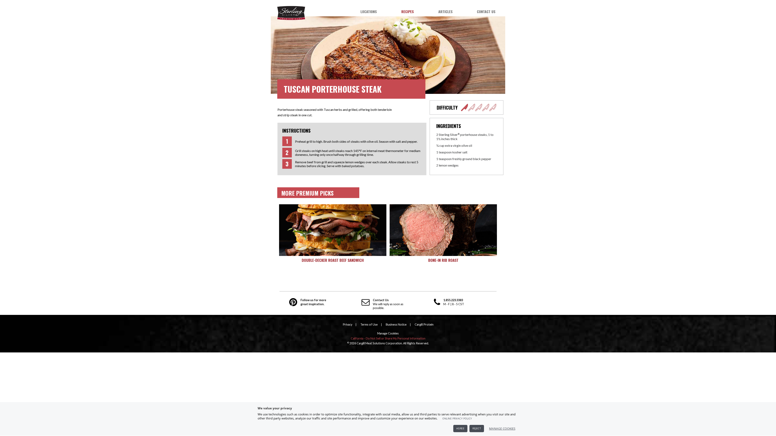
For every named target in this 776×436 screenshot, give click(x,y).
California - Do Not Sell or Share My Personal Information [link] (388, 338)
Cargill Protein (424, 324)
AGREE (460, 428)
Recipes (407, 11)
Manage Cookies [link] (388, 333)
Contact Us (486, 11)
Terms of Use (369, 324)
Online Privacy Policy (457, 418)
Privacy (347, 324)
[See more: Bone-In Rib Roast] (443, 230)
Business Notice (396, 324)
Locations (369, 11)
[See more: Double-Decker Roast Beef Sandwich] (332, 230)
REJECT (476, 428)
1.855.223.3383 (453, 300)
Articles (445, 11)
